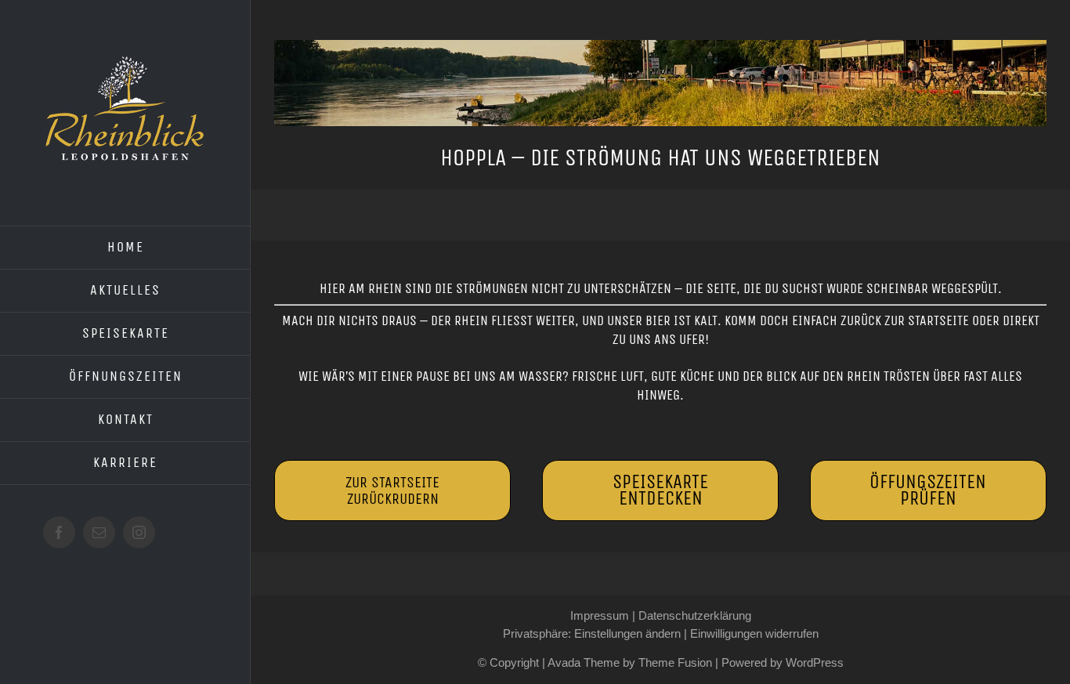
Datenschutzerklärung (694, 615)
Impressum (599, 615)
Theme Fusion (675, 662)
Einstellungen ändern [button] (627, 633)
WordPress (815, 662)
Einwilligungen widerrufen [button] (754, 633)
